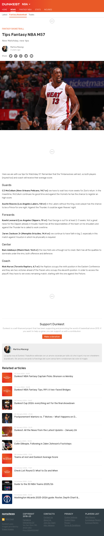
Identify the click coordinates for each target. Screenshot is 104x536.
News (13, 9)
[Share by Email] (31, 56)
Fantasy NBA (25, 9)
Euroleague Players (93, 520)
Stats (38, 9)
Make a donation (52, 336)
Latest (4, 15)
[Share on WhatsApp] (20, 56)
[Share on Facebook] (16, 56)
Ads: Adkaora (49, 525)
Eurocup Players (91, 523)
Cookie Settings (70, 517)
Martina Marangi (17, 47)
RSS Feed (10, 519)
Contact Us (48, 517)
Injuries (48, 9)
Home (4, 9)
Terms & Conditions (72, 525)
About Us (47, 520)
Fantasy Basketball (18, 15)
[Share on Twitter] (10, 56)
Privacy (67, 523)
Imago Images (8, 529)
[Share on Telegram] (26, 56)
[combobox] (26, 4)
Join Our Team (50, 523)
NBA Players (90, 517)
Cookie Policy (69, 520)
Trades (31, 15)
